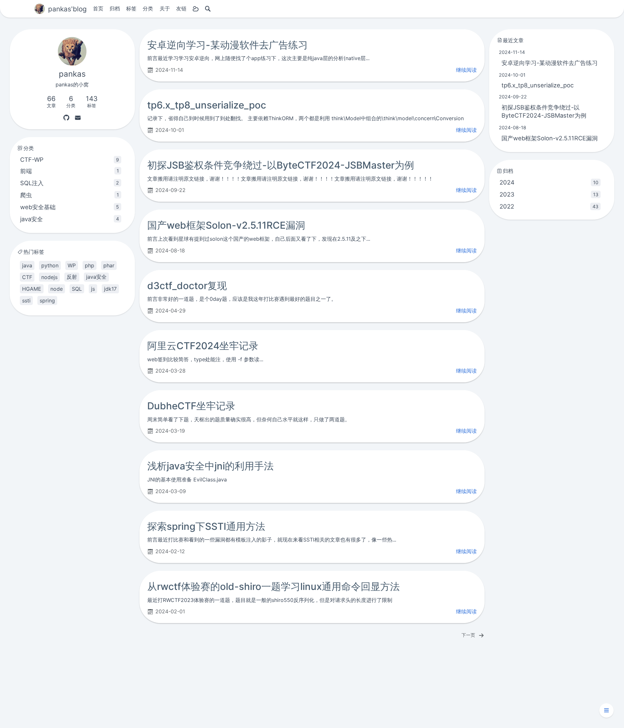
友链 (181, 8)
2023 (549, 194)
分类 (148, 8)
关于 (165, 8)
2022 (549, 206)
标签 (131, 8)
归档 (115, 8)
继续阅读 (466, 70)
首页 (98, 8)
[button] (606, 710)
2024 (549, 182)
